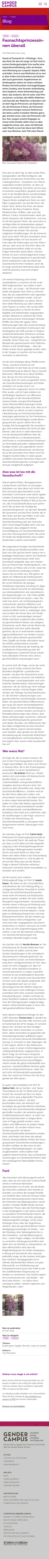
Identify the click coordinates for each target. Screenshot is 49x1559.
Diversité (25, 1346)
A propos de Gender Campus (17, 1514)
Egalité (18, 1346)
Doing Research (11, 1482)
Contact (8, 1527)
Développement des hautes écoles (21, 1500)
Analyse (15, 36)
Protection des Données (16, 1533)
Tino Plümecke (8, 1353)
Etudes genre (8, 1346)
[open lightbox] (13, 1305)
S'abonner (9, 1461)
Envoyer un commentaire (13, 1406)
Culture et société (38, 1346)
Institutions (10, 1497)
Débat (5, 36)
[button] (40, 4)
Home (4, 17)
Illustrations (10, 1523)
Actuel (7, 1455)
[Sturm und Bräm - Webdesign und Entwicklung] (15, 1543)
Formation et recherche (16, 1503)
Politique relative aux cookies (19, 1536)
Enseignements (11, 1465)
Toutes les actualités (15, 1458)
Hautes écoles (11, 1493)
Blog (7, 21)
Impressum (9, 1530)
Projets (13, 17)
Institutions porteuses (16, 1520)
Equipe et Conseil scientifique (19, 1517)
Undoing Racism (11, 1485)
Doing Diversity (11, 1479)
